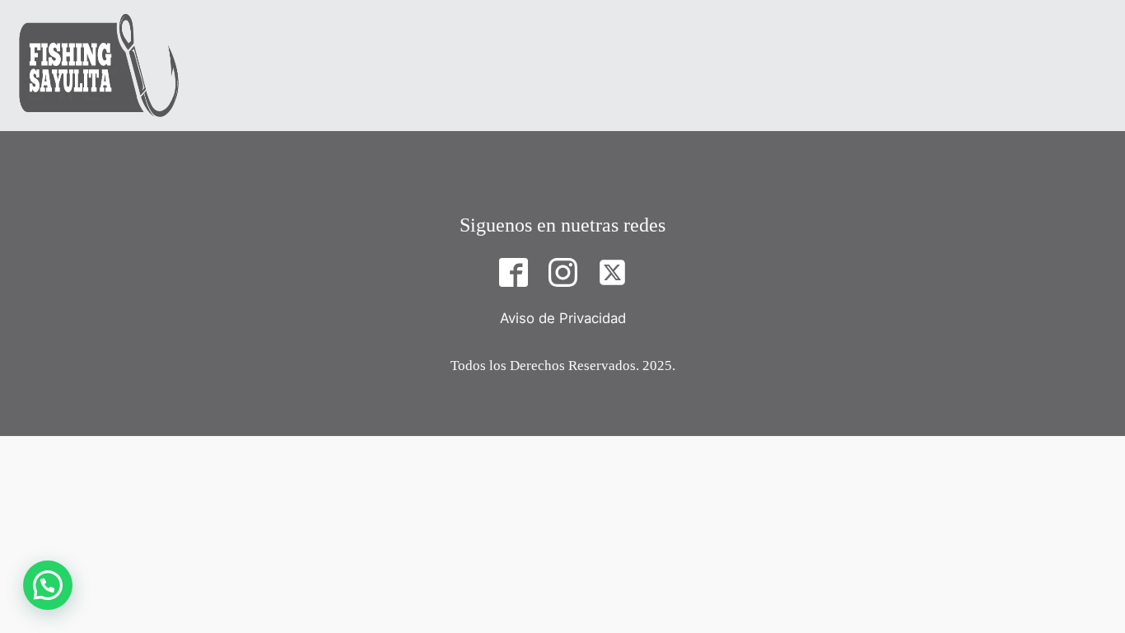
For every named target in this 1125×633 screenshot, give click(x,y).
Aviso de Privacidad (563, 318)
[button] (47, 585)
